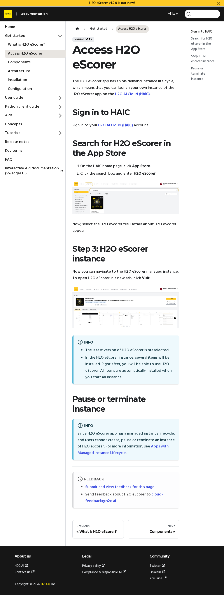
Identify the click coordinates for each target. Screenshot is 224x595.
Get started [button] (15, 36)
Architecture (19, 71)
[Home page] (77, 29)
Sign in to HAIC (201, 31)
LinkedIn (155, 572)
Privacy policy (91, 566)
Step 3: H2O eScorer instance (203, 59)
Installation (17, 80)
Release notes (17, 142)
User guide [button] (14, 98)
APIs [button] (8, 115)
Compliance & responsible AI (102, 572)
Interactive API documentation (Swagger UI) (32, 171)
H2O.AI (19, 566)
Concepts (13, 124)
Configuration (20, 89)
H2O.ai (45, 584)
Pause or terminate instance (198, 74)
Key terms (13, 151)
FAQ (8, 159)
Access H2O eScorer (25, 53)
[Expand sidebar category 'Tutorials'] (60, 133)
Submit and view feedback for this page (119, 487)
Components (19, 62)
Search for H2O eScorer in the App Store (201, 44)
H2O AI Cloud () (132, 94)
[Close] (218, 3)
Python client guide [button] (22, 106)
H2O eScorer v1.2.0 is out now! (112, 3)
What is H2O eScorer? (26, 44)
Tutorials (12, 133)
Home (10, 27)
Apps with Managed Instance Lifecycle (123, 449)
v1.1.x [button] (171, 13)
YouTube (156, 578)
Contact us (22, 572)
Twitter (155, 566)
